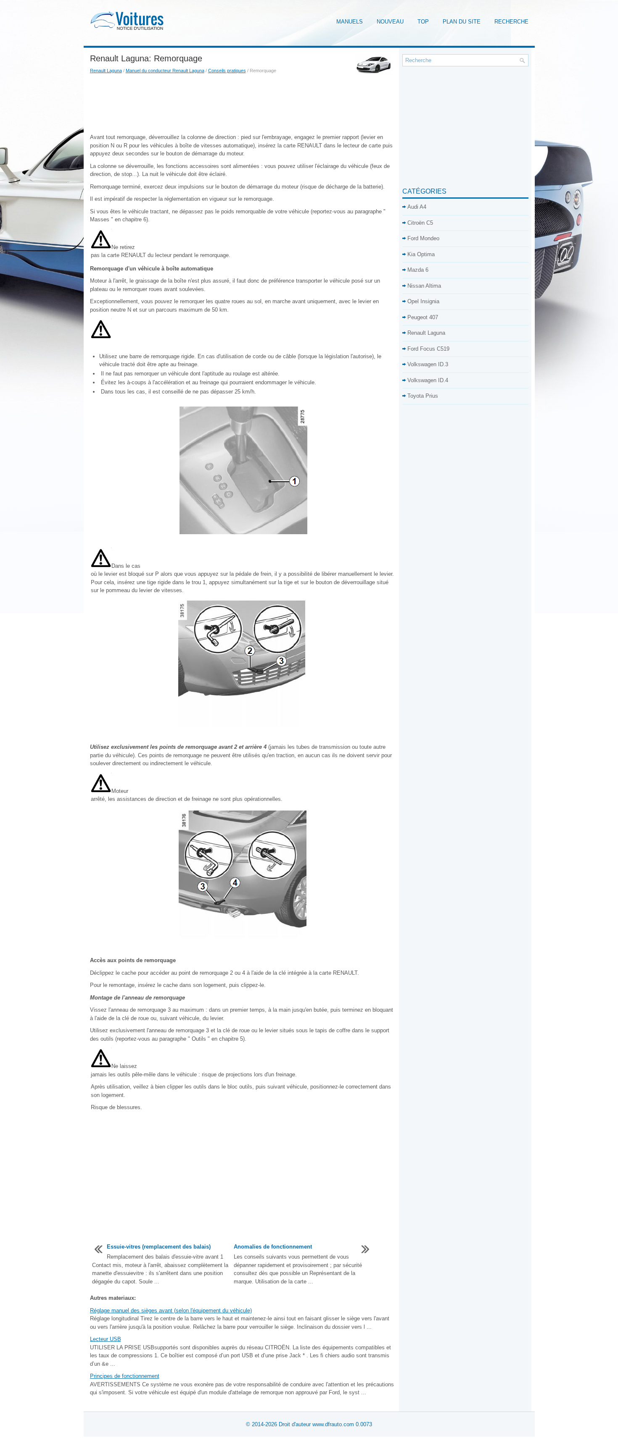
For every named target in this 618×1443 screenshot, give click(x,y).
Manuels (349, 21)
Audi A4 (416, 207)
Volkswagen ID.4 (427, 380)
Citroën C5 (420, 223)
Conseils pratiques (227, 70)
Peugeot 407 (422, 317)
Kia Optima (421, 254)
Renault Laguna (106, 70)
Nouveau (390, 21)
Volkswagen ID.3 (427, 364)
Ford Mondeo (423, 238)
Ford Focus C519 (428, 349)
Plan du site (462, 21)
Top (423, 21)
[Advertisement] (243, 104)
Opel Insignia (423, 301)
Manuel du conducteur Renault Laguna (165, 70)
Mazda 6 (417, 270)
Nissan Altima (424, 286)
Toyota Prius (422, 396)
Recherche (511, 21)
